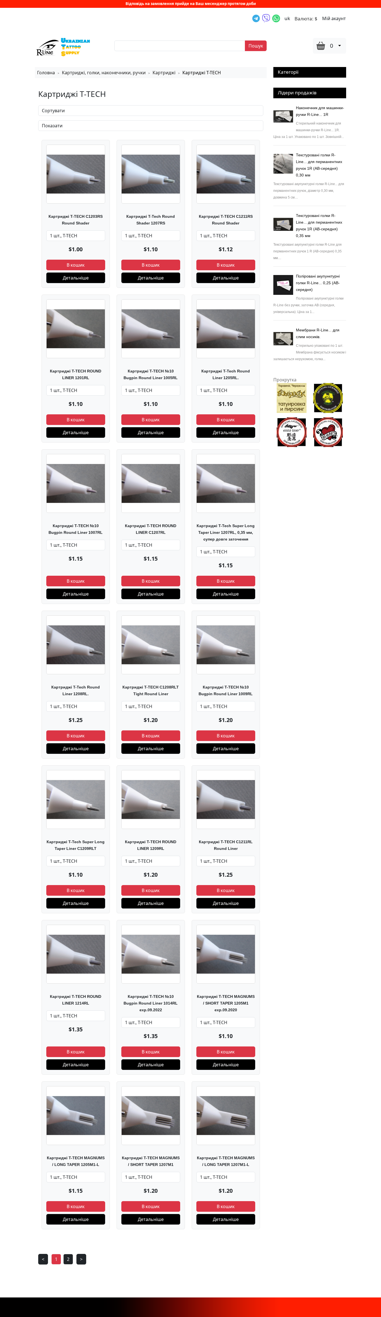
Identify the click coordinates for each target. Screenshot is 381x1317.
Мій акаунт (334, 18)
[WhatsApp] (276, 18)
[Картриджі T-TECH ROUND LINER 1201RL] (75, 328)
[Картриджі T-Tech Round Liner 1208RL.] (75, 644)
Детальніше (76, 278)
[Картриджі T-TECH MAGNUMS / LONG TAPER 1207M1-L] (225, 1115)
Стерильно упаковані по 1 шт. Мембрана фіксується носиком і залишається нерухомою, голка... (309, 352)
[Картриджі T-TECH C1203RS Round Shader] (75, 174)
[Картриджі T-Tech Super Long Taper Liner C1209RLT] (75, 799)
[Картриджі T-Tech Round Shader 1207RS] (150, 174)
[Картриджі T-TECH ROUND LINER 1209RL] (150, 799)
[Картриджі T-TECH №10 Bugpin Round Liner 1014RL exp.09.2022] (150, 954)
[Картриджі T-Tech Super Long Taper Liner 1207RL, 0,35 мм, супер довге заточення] (225, 483)
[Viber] (266, 18)
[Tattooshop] (63, 46)
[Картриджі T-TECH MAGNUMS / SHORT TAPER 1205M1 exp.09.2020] (225, 954)
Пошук (256, 46)
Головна (46, 73)
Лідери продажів (297, 92)
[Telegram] (256, 18)
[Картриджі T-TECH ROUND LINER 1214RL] (75, 954)
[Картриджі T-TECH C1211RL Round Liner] (225, 799)
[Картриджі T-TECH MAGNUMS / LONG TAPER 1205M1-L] (75, 1115)
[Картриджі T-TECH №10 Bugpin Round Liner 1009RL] (225, 644)
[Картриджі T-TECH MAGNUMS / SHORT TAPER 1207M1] (150, 1115)
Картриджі (164, 73)
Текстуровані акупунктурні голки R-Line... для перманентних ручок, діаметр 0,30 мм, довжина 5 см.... (308, 190)
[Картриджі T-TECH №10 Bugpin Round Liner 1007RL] (75, 483)
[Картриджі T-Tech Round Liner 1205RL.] (225, 328)
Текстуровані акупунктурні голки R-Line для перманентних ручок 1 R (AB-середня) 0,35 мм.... (307, 251)
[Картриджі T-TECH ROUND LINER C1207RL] (150, 483)
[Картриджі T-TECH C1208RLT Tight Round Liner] (150, 644)
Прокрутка (284, 380)
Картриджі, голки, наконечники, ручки (104, 73)
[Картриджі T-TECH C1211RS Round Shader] (225, 174)
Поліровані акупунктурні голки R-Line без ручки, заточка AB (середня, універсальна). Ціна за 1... (308, 305)
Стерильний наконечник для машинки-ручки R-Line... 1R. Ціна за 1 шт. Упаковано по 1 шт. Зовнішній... (308, 130)
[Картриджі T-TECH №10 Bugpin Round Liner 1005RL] (150, 328)
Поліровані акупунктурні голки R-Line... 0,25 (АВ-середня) (318, 283)
